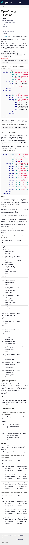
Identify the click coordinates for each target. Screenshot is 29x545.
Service (4, 24)
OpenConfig (4, 36)
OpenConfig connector (7, 20)
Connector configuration (9, 22)
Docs (19, 2)
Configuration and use (8, 31)
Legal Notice (5, 542)
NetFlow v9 (4, 529)
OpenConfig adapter (7, 28)
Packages (5, 26)
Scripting (5, 33)
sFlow (26, 529)
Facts (4, 30)
